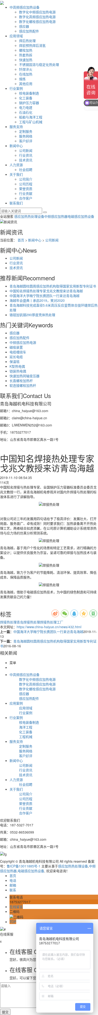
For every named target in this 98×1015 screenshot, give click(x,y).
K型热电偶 (17, 366)
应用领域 (16, 35)
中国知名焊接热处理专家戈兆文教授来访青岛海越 (46, 290)
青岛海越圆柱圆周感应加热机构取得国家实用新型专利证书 (53, 286)
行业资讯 (25, 155)
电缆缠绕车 (18, 352)
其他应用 (25, 83)
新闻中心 (16, 145)
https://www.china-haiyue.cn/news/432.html (49, 626)
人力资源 (16, 164)
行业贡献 (25, 193)
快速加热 (25, 59)
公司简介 (25, 179)
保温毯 (15, 361)
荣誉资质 (25, 188)
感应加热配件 (29, 31)
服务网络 (25, 136)
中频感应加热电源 (23, 342)
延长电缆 (16, 356)
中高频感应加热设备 (24, 7)
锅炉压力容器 (29, 102)
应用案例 (16, 703)
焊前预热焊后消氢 (32, 45)
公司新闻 (25, 150)
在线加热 (25, 74)
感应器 (24, 26)
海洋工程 (25, 727)
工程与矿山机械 (30, 121)
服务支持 (16, 126)
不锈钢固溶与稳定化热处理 (39, 64)
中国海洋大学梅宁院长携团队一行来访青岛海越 (44, 295)
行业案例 (16, 88)
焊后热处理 (27, 40)
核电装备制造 (29, 93)
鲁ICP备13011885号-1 (23, 866)
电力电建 (25, 107)
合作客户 (25, 198)
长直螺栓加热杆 (21, 380)
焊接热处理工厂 (51, 622)
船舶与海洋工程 (30, 117)
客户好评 (25, 140)
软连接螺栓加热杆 (23, 385)
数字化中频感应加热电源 (37, 12)
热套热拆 (25, 55)
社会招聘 (25, 169)
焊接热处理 (8, 622)
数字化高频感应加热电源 (37, 16)
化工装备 (25, 98)
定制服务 (25, 131)
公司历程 (25, 183)
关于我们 (16, 174)
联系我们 (16, 203)
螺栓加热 (25, 50)
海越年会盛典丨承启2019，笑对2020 (37, 300)
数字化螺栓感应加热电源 (37, 21)
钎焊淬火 (25, 69)
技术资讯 (25, 160)
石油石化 (25, 112)
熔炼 (22, 78)
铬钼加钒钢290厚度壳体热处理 (32, 314)
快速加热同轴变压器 (24, 375)
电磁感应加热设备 (81, 216)
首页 (21, 240)
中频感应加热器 (56, 216)
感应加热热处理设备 (29, 216)
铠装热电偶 (18, 371)
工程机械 (25, 736)
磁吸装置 (16, 347)
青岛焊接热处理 (28, 622)
